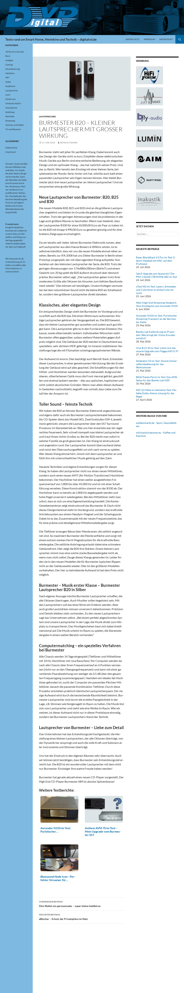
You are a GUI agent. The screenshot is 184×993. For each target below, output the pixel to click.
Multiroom (10, 99)
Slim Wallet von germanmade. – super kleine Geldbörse (69, 903)
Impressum (149, 39)
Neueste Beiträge (147, 248)
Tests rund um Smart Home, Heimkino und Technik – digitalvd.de (51, 39)
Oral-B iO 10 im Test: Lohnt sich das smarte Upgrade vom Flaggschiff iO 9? (157, 349)
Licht (7, 94)
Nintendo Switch (13, 103)
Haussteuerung (12, 69)
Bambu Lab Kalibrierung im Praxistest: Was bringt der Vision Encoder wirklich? (155, 335)
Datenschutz (132, 39)
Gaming (9, 64)
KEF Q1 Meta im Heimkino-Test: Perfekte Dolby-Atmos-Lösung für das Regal (156, 393)
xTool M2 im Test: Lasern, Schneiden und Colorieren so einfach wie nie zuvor (156, 289)
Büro (7, 56)
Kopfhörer (10, 86)
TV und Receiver (13, 129)
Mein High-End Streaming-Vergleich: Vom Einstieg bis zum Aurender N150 (157, 304)
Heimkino (10, 73)
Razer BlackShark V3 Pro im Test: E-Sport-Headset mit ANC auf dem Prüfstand (156, 260)
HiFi (7, 77)
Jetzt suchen (145, 226)
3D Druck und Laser (14, 51)
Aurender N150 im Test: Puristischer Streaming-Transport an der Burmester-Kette (156, 319)
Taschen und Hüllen (14, 125)
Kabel (8, 81)
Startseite (9, 116)
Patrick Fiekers (68, 142)
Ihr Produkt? (166, 39)
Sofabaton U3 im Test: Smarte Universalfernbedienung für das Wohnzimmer (157, 364)
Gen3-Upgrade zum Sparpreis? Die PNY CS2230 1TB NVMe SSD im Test (156, 275)
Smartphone (11, 107)
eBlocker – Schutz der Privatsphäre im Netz (63, 916)
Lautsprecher (47, 116)
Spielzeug (9, 112)
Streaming (10, 120)
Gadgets (9, 60)
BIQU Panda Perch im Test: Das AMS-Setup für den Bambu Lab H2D (157, 378)
